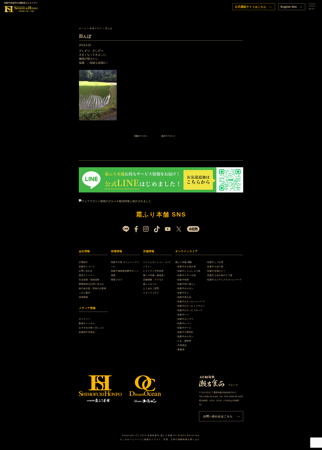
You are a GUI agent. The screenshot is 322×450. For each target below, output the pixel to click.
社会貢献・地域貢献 (89, 279)
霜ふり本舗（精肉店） (154, 275)
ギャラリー (84, 319)
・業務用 (179, 349)
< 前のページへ (140, 136)
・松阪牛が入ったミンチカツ (190, 306)
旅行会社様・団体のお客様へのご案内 (92, 290)
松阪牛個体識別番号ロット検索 (125, 273)
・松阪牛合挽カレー (215, 271)
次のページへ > (168, 136)
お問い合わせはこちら (218, 416)
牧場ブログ (116, 279)
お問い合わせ (86, 271)
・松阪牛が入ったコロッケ (189, 310)
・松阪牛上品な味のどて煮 (218, 275)
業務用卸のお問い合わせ (91, 284)
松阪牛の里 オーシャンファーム (125, 264)
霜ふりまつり (150, 284)
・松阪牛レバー (183, 323)
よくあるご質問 (151, 288)
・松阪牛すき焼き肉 (185, 266)
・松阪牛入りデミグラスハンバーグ (223, 279)
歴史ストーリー (87, 275)
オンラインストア (186, 251)
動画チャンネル (87, 323)
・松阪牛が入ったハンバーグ (190, 301)
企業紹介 (83, 262)
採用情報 (83, 297)
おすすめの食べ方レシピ (91, 327)
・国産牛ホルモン (184, 336)
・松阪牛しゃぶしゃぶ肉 (187, 271)
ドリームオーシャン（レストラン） (157, 264)
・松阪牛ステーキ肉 (185, 275)
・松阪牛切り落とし (185, 284)
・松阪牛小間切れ (184, 332)
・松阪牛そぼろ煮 (214, 266)
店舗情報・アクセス (153, 279)
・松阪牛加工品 (183, 297)
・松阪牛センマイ (184, 319)
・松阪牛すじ (182, 292)
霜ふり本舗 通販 (183, 262)
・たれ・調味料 (183, 341)
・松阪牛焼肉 (182, 279)
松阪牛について (87, 266)
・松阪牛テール (183, 327)
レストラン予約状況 (153, 271)
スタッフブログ (151, 292)
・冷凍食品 (181, 345)
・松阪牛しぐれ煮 (214, 262)
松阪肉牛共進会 (87, 332)
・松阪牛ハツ (182, 314)
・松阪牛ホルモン (184, 288)
